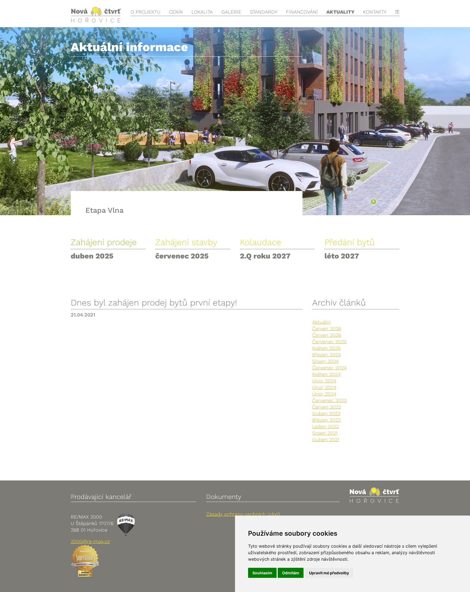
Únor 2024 (324, 381)
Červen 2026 (326, 328)
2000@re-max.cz (90, 541)
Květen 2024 (326, 374)
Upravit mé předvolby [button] (329, 573)
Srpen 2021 (325, 433)
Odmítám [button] (290, 573)
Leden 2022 (325, 426)
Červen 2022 (326, 407)
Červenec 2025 (329, 341)
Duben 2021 (325, 439)
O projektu (145, 12)
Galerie (231, 12)
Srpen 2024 (325, 361)
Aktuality (340, 12)
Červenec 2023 (329, 400)
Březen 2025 (326, 354)
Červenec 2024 (329, 368)
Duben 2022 (326, 413)
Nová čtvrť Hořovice (96, 15)
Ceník (176, 12)
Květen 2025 (326, 348)
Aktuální (321, 322)
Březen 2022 (326, 420)
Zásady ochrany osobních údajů (243, 514)
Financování (302, 12)
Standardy (263, 12)
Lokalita (202, 12)
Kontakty (374, 12)
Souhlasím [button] (262, 573)
